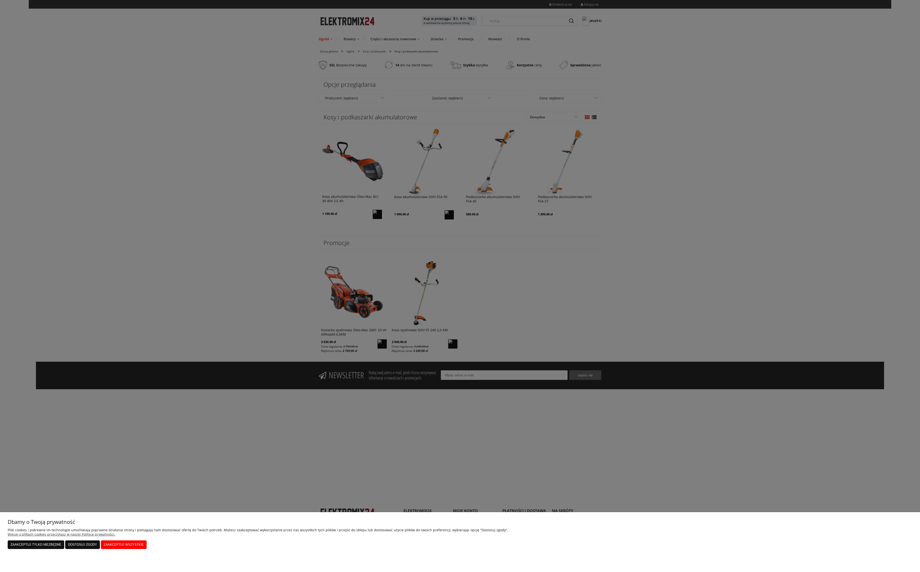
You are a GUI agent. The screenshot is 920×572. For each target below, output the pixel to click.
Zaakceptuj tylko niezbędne (36, 544)
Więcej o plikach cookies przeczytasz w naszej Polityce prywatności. (61, 534)
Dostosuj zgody (82, 544)
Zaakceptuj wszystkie (124, 544)
